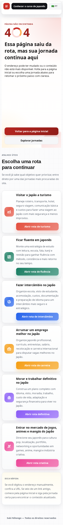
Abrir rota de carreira (37, 365)
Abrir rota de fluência (37, 271)
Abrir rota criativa (37, 463)
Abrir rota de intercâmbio (37, 316)
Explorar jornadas (31, 140)
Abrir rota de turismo (37, 226)
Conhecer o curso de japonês (29, 6)
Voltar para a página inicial (31, 131)
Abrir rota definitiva (37, 414)
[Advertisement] (31, 101)
